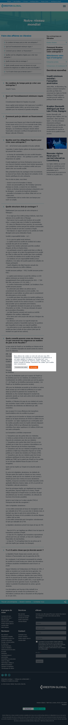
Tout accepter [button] (33, 367)
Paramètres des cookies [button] (21, 367)
